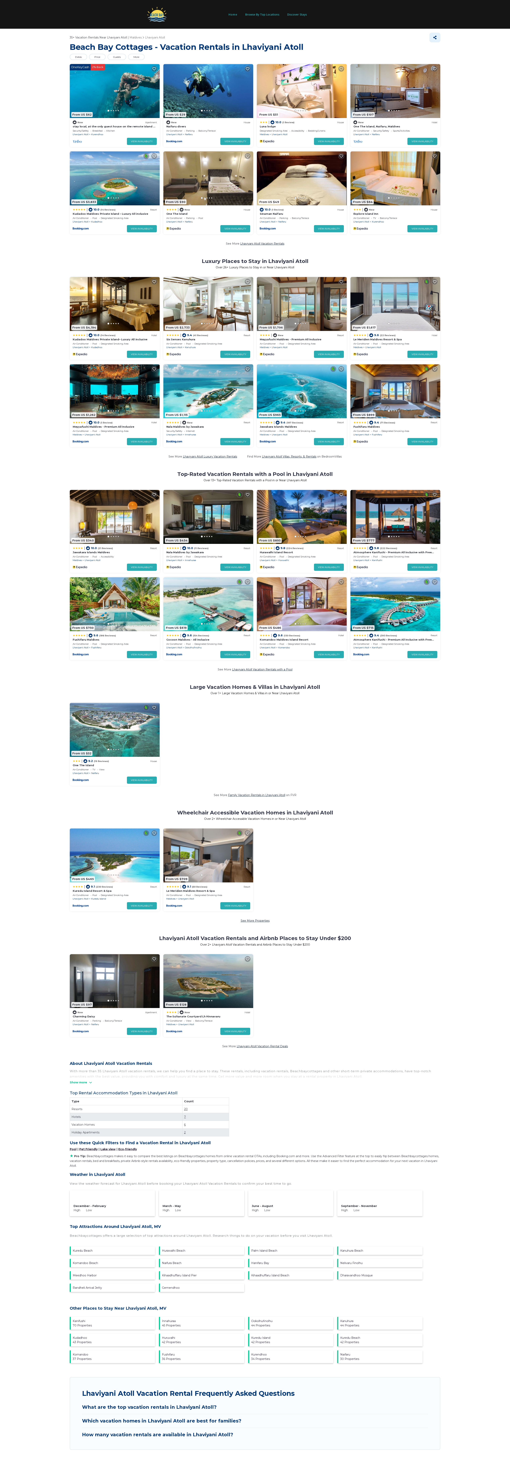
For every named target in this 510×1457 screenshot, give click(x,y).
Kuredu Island (98, 898)
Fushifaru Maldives (366, 426)
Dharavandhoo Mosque (356, 1275)
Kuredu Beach (83, 1250)
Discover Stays (297, 14)
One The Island (176, 213)
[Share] (435, 37)
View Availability (142, 141)
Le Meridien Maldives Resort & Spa (377, 339)
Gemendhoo (171, 1288)
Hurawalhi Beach (173, 1250)
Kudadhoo (96, 221)
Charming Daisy (84, 1016)
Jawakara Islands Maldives (278, 426)
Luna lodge (268, 126)
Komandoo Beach (85, 1263)
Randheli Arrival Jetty (87, 1288)
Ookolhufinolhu (193, 647)
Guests (117, 56)
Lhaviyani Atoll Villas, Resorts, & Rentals (289, 456)
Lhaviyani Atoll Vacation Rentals (262, 243)
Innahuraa (190, 434)
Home (233, 14)
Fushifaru (377, 434)
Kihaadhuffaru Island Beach (270, 1275)
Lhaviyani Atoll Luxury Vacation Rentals (210, 456)
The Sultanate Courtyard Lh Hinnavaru (193, 1016)
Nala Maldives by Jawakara (185, 426)
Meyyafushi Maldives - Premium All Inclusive (290, 339)
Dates (78, 56)
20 (186, 1109)
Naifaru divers (176, 126)
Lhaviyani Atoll (80, 134)
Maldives (264, 134)
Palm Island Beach (264, 1250)
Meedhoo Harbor (85, 1275)
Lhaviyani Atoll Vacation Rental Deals (262, 1046)
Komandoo (284, 647)
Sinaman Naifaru (271, 213)
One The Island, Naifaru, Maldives (376, 126)
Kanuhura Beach (351, 1250)
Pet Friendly (88, 1149)
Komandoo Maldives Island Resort (284, 639)
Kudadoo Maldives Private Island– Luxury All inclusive (110, 339)
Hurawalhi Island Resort (276, 552)
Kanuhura (190, 347)
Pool (73, 1149)
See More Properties (255, 920)
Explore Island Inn (365, 213)
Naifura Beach (171, 1263)
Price (97, 56)
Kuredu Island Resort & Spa (92, 890)
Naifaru (189, 134)
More (136, 56)
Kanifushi (377, 560)
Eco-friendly (127, 1149)
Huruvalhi (283, 560)
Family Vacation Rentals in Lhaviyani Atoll (256, 795)
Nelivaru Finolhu (351, 1263)
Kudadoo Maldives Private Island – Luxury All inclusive (110, 213)
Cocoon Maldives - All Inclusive (187, 639)
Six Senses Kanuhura (180, 339)
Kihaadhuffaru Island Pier (179, 1275)
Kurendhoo (97, 134)
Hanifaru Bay (260, 1263)
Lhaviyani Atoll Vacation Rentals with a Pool (262, 669)
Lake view (108, 1149)
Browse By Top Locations (262, 14)
